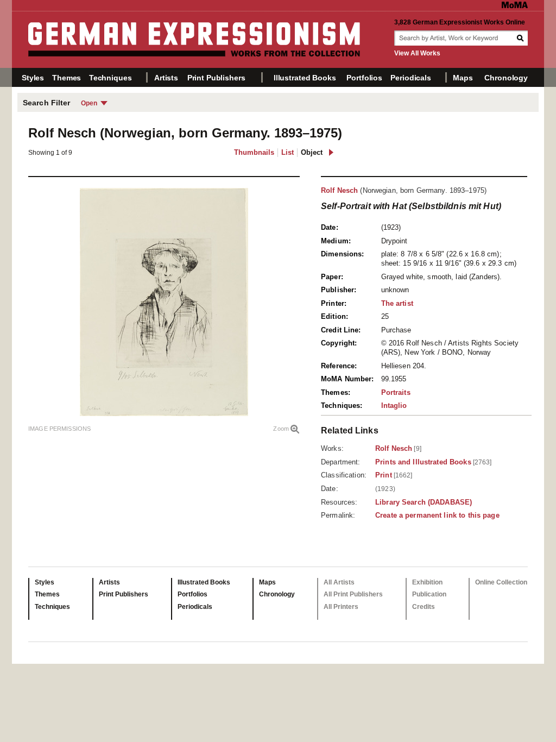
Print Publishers (216, 77)
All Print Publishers (353, 594)
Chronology (506, 77)
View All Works (417, 53)
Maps (462, 77)
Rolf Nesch (339, 190)
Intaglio (394, 405)
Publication (429, 594)
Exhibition (427, 582)
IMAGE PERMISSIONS (59, 428)
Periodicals (410, 77)
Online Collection (501, 582)
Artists (166, 77)
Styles (33, 77)
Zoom (281, 428)
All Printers (341, 607)
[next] (331, 152)
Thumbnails (254, 152)
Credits (423, 607)
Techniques (110, 77)
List (287, 152)
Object (312, 152)
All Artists (339, 582)
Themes (66, 77)
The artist (397, 303)
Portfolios (364, 77)
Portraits (395, 392)
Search (521, 38)
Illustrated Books (305, 77)
